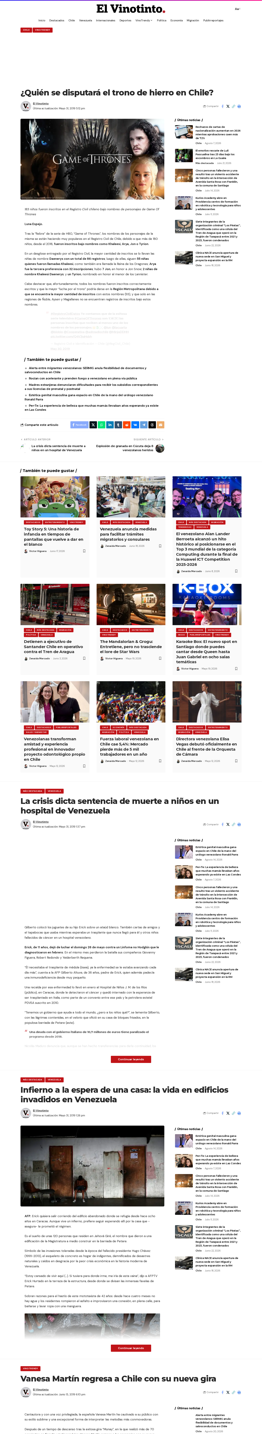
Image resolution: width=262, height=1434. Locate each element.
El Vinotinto (41, 103)
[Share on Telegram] (144, 424)
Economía (118, 727)
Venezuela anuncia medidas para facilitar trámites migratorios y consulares (128, 534)
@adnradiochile (96, 332)
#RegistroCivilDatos (65, 314)
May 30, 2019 (60, 349)
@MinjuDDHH (119, 332)
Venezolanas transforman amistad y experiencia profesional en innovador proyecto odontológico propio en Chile (54, 749)
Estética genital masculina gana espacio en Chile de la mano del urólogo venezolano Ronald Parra (217, 851)
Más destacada (205, 163)
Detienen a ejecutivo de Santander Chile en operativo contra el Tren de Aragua (53, 646)
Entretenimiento (55, 522)
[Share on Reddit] (126, 424)
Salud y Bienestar (36, 732)
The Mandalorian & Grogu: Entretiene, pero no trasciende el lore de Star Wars (131, 646)
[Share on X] (227, 106)
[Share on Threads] (152, 424)
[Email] (160, 424)
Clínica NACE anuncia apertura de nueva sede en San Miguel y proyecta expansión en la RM (217, 256)
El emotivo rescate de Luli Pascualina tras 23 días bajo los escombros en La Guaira (215, 154)
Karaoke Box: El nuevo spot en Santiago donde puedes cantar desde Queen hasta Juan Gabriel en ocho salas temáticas (206, 651)
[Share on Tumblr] (118, 424)
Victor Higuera (38, 551)
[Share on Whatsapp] (101, 424)
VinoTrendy (42, 30)
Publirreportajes (200, 635)
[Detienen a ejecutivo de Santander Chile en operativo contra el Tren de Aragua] (54, 604)
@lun (107, 327)
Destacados (33, 522)
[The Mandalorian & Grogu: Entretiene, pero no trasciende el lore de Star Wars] (131, 604)
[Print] (239, 106)
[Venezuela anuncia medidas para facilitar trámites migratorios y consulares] (131, 497)
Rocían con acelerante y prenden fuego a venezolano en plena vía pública (83, 378)
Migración (217, 522)
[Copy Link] (233, 106)
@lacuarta (119, 327)
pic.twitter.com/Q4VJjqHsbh (71, 336)
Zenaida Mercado (115, 545)
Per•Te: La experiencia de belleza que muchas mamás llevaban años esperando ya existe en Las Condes (218, 870)
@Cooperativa (74, 332)
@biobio (57, 332)
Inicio (181, 635)
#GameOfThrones (87, 318)
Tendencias (185, 527)
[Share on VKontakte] (135, 424)
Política (31, 635)
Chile (26, 30)
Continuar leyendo (131, 1059)
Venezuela (141, 522)
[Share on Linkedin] (110, 424)
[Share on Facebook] (222, 106)
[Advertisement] (131, 60)
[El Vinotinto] (131, 9)
